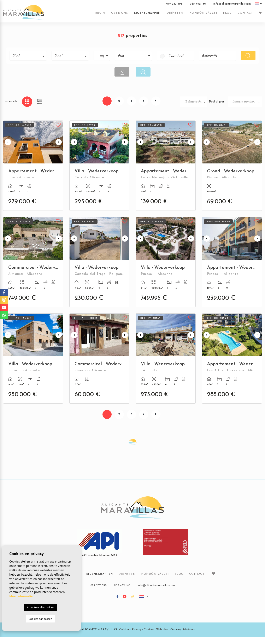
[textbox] (30, 55)
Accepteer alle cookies (40, 607)
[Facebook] (117, 596)
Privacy (136, 629)
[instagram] (132, 596)
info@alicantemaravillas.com (232, 4)
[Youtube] (124, 596)
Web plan (162, 629)
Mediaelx (189, 629)
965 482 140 (198, 4)
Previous (7, 142)
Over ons (119, 13)
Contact (245, 13)
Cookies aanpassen (40, 619)
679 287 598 (174, 4)
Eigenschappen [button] (147, 13)
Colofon (124, 629)
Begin (100, 13)
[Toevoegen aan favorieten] (58, 124)
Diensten (175, 13)
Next (59, 142)
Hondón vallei (203, 13)
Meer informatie (21, 596)
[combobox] (28, 56)
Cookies (149, 629)
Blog (227, 13)
